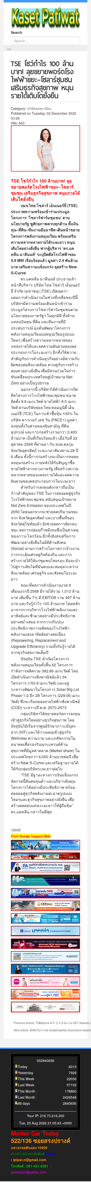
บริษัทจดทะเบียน (39, 108)
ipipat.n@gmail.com (29, 1159)
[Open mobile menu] (9, 49)
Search (16, 32)
